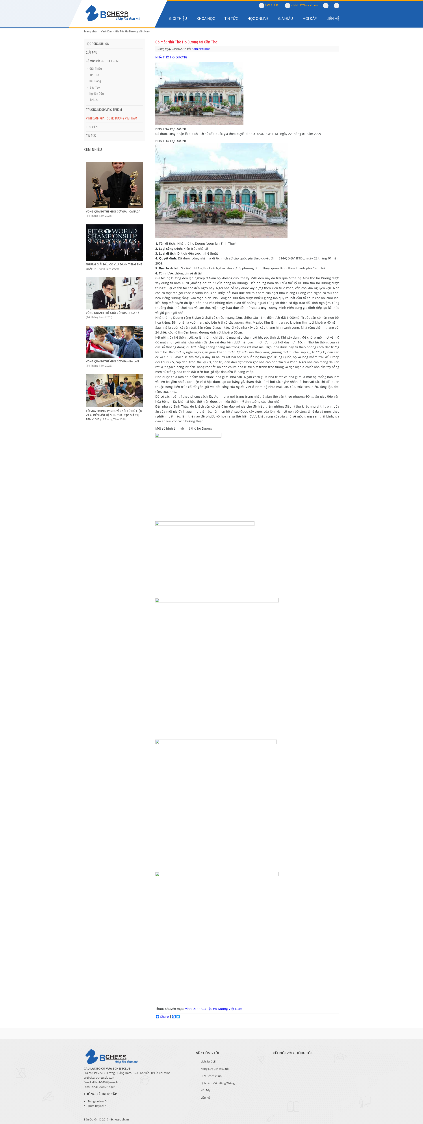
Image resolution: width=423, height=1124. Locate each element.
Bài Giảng (95, 81)
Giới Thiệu (178, 18)
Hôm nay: (94, 1106)
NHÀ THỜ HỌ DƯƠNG (171, 57)
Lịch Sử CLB (208, 1061)
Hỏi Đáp (310, 18)
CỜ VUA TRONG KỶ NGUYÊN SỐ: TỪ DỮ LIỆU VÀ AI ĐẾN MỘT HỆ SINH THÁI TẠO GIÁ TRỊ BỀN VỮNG (114, 415)
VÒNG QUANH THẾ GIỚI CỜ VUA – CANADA (113, 211)
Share (164, 1016)
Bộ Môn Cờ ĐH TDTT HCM (102, 61)
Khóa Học (206, 18)
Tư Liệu (93, 100)
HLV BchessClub (211, 1076)
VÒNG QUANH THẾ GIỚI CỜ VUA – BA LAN (112, 361)
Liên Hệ (333, 18)
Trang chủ (90, 31)
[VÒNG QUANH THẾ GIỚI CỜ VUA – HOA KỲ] (114, 308)
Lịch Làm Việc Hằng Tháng (217, 1083)
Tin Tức (231, 18)
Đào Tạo (94, 87)
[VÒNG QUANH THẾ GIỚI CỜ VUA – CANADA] (114, 207)
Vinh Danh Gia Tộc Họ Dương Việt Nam (125, 31)
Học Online (257, 18)
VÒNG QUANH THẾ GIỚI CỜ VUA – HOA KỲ (112, 313)
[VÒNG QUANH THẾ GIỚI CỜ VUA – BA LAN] (114, 357)
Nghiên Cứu (96, 93)
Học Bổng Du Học (97, 44)
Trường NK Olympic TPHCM (104, 110)
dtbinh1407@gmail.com (304, 5)
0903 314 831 (272, 5)
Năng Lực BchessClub (214, 1069)
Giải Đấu (285, 18)
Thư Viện (92, 127)
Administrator (201, 49)
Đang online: (96, 1101)
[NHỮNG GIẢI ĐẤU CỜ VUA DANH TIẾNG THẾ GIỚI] (114, 259)
